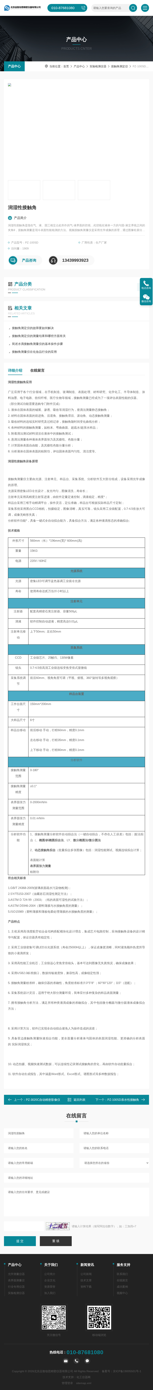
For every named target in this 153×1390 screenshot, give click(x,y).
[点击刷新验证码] (58, 1226)
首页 (66, 66)
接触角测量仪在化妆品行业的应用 (34, 351)
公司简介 (49, 1274)
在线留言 (37, 370)
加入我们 (49, 1293)
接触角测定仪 (119, 66)
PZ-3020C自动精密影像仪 (43, 1099)
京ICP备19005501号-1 (127, 1371)
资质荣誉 (49, 1286)
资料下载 (86, 1286)
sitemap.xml (83, 1383)
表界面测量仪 (16, 1280)
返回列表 (79, 1099)
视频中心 (122, 1293)
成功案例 (122, 1286)
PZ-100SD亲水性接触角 (123, 1099)
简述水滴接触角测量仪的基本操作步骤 (37, 343)
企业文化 (49, 1280)
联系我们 (122, 1274)
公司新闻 (86, 1274)
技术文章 (86, 1280)
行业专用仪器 (16, 1286)
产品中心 (14, 66)
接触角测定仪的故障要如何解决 (33, 328)
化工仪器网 (83, 1377)
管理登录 (67, 1383)
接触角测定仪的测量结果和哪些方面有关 (39, 336)
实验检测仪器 (98, 66)
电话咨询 (146, 288)
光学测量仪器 (16, 1274)
